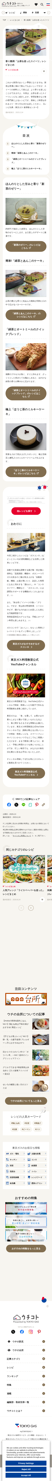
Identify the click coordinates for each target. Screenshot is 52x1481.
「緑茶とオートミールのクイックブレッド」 (28, 161)
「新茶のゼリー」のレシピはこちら (26, 246)
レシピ (12, 12)
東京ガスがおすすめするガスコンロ (26, 645)
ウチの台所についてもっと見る (26, 1100)
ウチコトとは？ (14, 1410)
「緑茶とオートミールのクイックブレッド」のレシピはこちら (26, 393)
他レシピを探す (24, 510)
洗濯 (37, 12)
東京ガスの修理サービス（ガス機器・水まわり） (26, 1435)
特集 (9, 1384)
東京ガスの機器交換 (38, 1439)
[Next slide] (49, 13)
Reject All (26, 1469)
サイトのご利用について (22, 836)
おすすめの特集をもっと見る (26, 1248)
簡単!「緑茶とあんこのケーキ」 (25, 153)
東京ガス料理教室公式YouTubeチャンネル (25, 773)
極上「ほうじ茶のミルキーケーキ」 (26, 168)
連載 (9, 1393)
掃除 (25, 12)
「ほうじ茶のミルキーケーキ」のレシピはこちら (26, 472)
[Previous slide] (21, 908)
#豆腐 (14, 1129)
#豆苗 (27, 1123)
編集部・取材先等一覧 (18, 1402)
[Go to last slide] (3, 13)
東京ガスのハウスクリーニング (17, 1439)
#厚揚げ (37, 1123)
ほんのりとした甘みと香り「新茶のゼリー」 (28, 145)
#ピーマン (26, 1129)
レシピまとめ (13, 70)
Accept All (26, 1475)
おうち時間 (13, 1415)
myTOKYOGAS (25, 1431)
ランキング (12, 1376)
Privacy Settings (26, 1463)
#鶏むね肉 (15, 1123)
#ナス (37, 1129)
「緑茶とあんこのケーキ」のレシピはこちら (26, 315)
